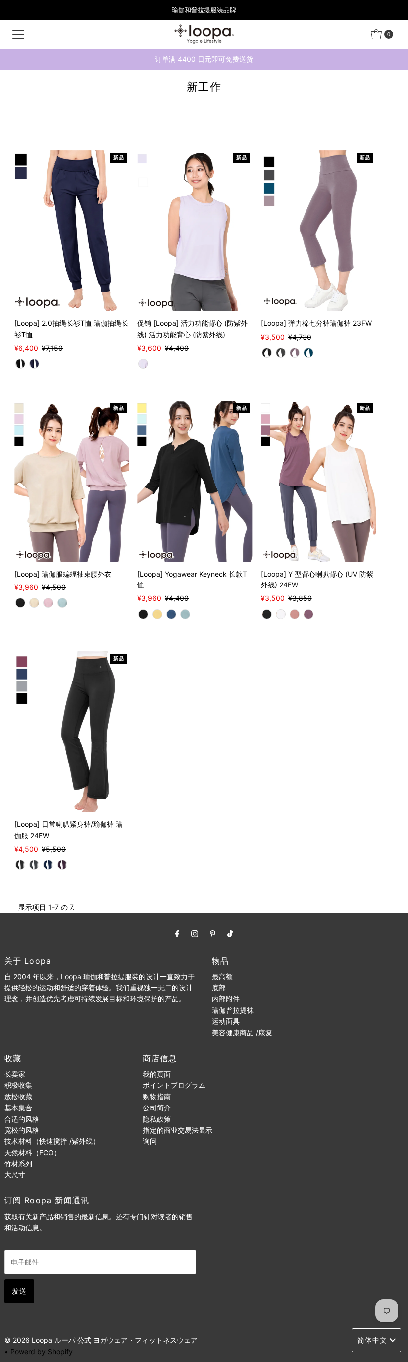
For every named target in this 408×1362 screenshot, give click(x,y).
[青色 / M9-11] (308, 353)
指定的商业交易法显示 (177, 1130)
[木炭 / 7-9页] (34, 865)
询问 (150, 1141)
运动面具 (226, 1021)
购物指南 (157, 1096)
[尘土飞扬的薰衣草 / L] (143, 364)
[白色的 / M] (281, 614)
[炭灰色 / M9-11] (281, 353)
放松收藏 (18, 1096)
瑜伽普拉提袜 (233, 1010)
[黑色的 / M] (20, 364)
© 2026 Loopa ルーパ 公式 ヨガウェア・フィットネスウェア (101, 1340)
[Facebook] (177, 933)
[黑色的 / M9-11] (267, 353)
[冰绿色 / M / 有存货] (62, 603)
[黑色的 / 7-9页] (20, 865)
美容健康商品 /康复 (242, 1032)
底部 (219, 987)
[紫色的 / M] (308, 614)
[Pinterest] (212, 933)
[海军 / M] (34, 364)
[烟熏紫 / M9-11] (295, 353)
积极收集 (18, 1085)
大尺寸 (14, 1174)
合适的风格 (21, 1119)
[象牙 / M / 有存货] (34, 603)
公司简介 (157, 1107)
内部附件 (226, 998)
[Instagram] (194, 933)
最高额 (222, 977)
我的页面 (157, 1074)
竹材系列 (18, 1163)
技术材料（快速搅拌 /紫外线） (52, 1141)
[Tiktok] (230, 933)
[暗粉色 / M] (295, 614)
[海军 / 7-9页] (48, 865)
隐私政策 (157, 1119)
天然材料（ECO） (32, 1152)
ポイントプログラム (174, 1085)
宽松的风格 (21, 1130)
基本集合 (18, 1107)
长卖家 (14, 1074)
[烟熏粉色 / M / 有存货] (48, 603)
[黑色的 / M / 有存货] (20, 603)
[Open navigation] (18, 34)
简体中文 (372, 1340)
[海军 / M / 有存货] (171, 614)
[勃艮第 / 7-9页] (62, 865)
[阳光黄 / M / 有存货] (157, 614)
